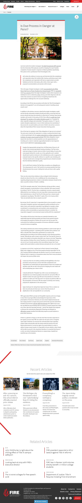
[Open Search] (78, 6)
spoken (39, 135)
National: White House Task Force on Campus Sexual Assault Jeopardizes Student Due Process (30, 344)
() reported (51, 66)
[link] (8, 6)
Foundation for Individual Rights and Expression (39, 488)
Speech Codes (39, 340)
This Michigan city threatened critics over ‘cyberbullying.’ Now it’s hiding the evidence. (31, 397)
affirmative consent (25, 311)
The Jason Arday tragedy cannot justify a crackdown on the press (69, 396)
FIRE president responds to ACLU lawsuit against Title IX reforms (59, 451)
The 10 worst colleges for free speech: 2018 (20, 475)
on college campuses (52, 135)
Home (4, 12)
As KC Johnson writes (40, 143)
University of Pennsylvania (57, 340)
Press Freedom (23, 340)
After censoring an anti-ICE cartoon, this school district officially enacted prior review (10, 397)
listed (29, 250)
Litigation (47, 340)
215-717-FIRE (34, 493)
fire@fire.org (27, 493)
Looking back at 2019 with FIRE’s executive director (18, 463)
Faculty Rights (14, 340)
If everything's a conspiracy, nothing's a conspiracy (49, 396)
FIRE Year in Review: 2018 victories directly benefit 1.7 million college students (60, 464)
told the (40, 303)
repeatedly (58, 91)
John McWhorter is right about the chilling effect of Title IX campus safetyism (19, 452)
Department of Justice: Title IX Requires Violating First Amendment (61, 475)
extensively (44, 135)
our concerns (27, 93)
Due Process (30, 340)
